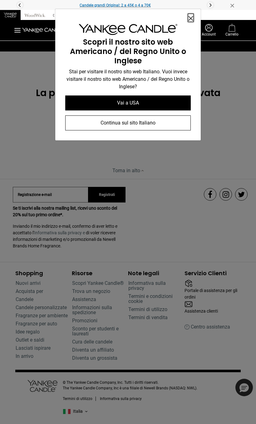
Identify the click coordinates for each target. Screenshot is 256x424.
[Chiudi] (190, 18)
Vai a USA (128, 103)
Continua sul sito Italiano (128, 123)
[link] (128, 30)
